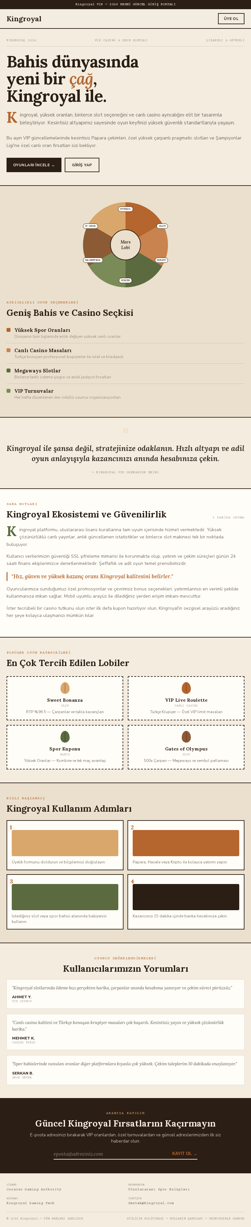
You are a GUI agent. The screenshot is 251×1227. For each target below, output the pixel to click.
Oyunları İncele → (34, 165)
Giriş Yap (82, 165)
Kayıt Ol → (184, 1153)
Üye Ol (231, 18)
